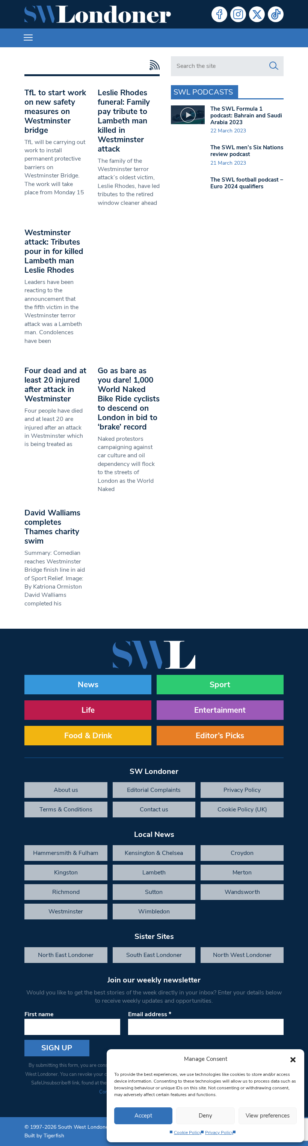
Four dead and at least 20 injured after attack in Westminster (55, 384)
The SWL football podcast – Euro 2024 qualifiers (246, 183)
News (88, 684)
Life (88, 710)
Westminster (65, 911)
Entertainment (220, 710)
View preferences (268, 1115)
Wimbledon (154, 911)
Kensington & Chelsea (154, 853)
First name (39, 1014)
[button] (293, 1059)
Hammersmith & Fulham (65, 853)
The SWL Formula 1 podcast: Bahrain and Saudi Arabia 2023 (246, 115)
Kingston (66, 872)
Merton (242, 872)
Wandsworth (242, 892)
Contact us (154, 809)
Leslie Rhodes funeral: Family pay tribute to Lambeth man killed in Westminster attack (124, 120)
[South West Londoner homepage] (97, 14)
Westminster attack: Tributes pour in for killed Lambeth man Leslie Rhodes (53, 251)
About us (66, 790)
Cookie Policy (187, 1132)
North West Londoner (242, 955)
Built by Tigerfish (44, 1135)
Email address (149, 1014)
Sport (220, 684)
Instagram (238, 14)
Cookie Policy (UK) (242, 809)
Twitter (257, 14)
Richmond (66, 892)
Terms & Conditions (65, 809)
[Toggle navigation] (28, 38)
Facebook (219, 14)
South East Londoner (154, 955)
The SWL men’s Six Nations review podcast (246, 151)
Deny (205, 1115)
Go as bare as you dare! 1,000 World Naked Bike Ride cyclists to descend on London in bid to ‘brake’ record (129, 398)
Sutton (154, 892)
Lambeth (154, 872)
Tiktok (276, 14)
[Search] (274, 66)
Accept (143, 1115)
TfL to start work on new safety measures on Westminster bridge (55, 111)
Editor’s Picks (220, 735)
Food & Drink (88, 735)
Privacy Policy (219, 1132)
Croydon (242, 853)
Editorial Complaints (154, 790)
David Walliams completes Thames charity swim (52, 527)
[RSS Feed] (153, 65)
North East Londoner (66, 955)
